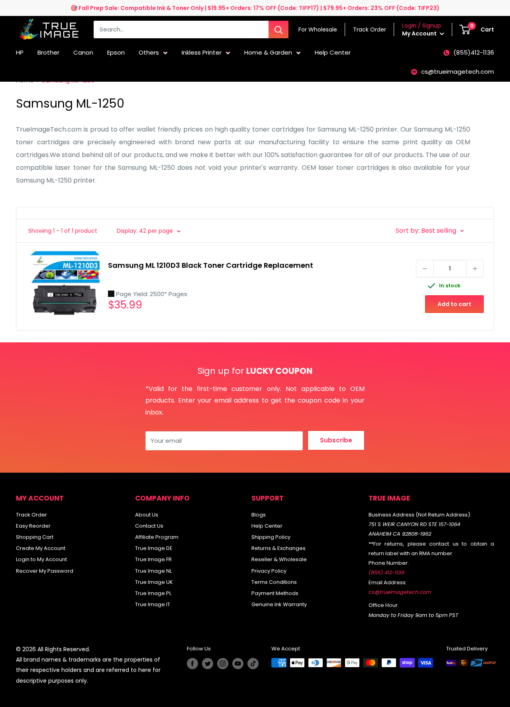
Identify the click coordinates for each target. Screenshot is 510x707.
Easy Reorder (33, 526)
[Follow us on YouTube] (237, 663)
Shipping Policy (270, 537)
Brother (48, 52)
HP (20, 52)
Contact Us (149, 526)
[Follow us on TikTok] (253, 663)
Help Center (333, 52)
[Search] (278, 29)
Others (149, 52)
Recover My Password (44, 571)
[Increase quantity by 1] (475, 268)
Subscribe (336, 440)
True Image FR (153, 559)
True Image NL (153, 571)
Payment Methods (274, 593)
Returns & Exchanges (278, 548)
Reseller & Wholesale (279, 559)
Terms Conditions (274, 582)
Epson (116, 52)
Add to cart (454, 304)
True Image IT (152, 604)
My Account (420, 33)
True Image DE (154, 548)
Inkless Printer (202, 52)
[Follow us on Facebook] (192, 663)
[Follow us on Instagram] (222, 663)
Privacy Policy (268, 571)
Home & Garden (268, 52)
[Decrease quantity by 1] (424, 268)
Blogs (258, 514)
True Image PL (153, 593)
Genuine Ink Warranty (279, 604)
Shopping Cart (34, 537)
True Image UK (154, 582)
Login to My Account (41, 559)
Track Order (31, 514)
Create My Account (40, 548)
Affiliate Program (156, 537)
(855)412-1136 (473, 52)
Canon (83, 52)
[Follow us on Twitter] (207, 663)
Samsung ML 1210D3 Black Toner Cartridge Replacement (210, 265)
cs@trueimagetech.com (457, 71)
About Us (146, 514)
